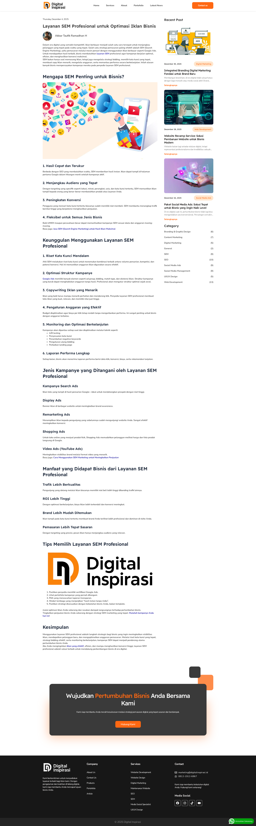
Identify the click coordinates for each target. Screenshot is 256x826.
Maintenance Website (140, 788)
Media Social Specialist (141, 804)
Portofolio (138, 5)
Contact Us (91, 777)
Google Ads (48, 278)
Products (91, 783)
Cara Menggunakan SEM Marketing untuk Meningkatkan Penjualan (86, 457)
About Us (91, 772)
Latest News (156, 5)
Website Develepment (141, 772)
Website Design (138, 777)
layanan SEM (103, 53)
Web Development (173, 282)
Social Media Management (177, 270)
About (124, 5)
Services (110, 5)
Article (90, 793)
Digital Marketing (172, 242)
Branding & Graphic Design (177, 231)
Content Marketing (173, 237)
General (168, 248)
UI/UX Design (170, 276)
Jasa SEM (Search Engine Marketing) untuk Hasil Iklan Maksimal (84, 228)
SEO (166, 259)
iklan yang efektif (75, 646)
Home (96, 5)
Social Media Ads (172, 265)
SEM (166, 254)
